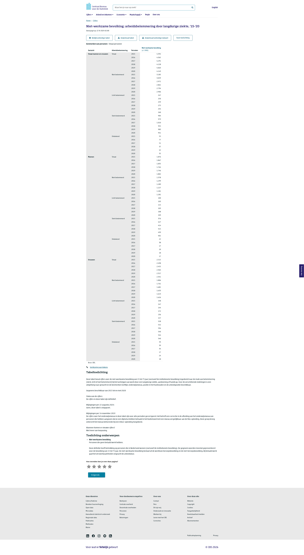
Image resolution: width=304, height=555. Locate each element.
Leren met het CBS (160, 517)
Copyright (190, 504)
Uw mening (302, 271)
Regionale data (91, 517)
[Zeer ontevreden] (88, 466)
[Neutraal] (99, 466)
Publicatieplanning (194, 535)
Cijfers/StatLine (91, 501)
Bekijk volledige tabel (101, 38)
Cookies (190, 507)
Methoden (89, 524)
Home (88, 20)
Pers (155, 504)
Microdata (89, 511)
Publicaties (90, 521)
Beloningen (124, 517)
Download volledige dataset (156, 38)
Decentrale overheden (128, 507)
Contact (156, 501)
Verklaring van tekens (99, 367)
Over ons (156, 15)
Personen (123, 511)
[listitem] (88, 536)
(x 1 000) (151, 49)
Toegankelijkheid (193, 511)
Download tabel (127, 38)
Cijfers (88, 15)
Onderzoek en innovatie (162, 511)
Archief (189, 517)
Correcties (157, 521)
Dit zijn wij (157, 507)
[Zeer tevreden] (109, 466)
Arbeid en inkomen (104, 15)
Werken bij (157, 514)
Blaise (88, 527)
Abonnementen (193, 521)
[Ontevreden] (94, 466)
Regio (147, 15)
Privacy (122, 514)
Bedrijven (123, 501)
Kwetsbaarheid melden (195, 514)
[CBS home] (97, 5)
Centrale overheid (126, 504)
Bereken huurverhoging (94, 504)
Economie (121, 15)
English (215, 8)
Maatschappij (135, 15)
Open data (89, 507)
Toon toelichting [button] (183, 38)
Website (190, 501)
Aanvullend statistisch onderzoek (98, 514)
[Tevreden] (104, 466)
